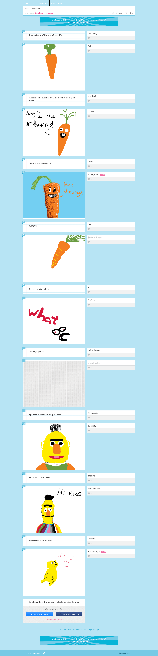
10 (23, 298)
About (60, 3)
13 (23, 410)
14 (23, 423)
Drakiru (91, 161)
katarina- (92, 475)
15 (23, 473)
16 (23, 486)
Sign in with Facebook (70, 614)
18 (23, 549)
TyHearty (92, 425)
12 (23, 360)
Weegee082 (93, 413)
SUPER (103, 175)
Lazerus (91, 538)
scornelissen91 (94, 488)
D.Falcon (92, 111)
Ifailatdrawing (94, 350)
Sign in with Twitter (40, 614)
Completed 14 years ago (44, 13)
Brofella (91, 300)
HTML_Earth (94, 174)
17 (23, 536)
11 (23, 348)
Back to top (125, 653)
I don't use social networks (54, 620)
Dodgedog (92, 33)
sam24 (91, 224)
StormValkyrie (94, 551)
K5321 (90, 287)
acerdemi (92, 96)
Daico (90, 46)
